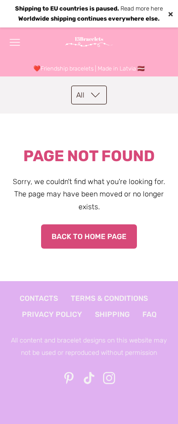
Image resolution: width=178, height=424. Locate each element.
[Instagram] (109, 378)
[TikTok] (89, 378)
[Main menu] (14, 42)
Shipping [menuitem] (112, 314)
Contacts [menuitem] (39, 298)
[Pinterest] (69, 378)
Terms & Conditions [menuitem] (109, 298)
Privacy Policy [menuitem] (52, 314)
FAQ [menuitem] (149, 314)
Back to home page (89, 236)
